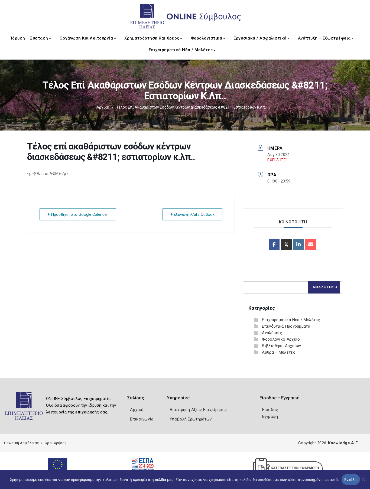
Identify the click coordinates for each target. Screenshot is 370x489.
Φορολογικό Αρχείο (281, 339)
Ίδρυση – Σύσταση (30, 38)
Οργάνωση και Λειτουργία (87, 38)
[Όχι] (363, 482)
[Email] (310, 244)
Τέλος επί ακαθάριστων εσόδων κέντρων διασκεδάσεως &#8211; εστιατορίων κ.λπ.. (191, 107)
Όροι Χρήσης (55, 443)
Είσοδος (270, 409)
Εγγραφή (270, 416)
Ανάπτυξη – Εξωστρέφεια (325, 38)
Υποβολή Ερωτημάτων (191, 419)
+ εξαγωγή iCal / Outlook (192, 214)
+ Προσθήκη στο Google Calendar (77, 214)
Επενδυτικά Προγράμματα (286, 326)
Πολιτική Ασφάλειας (21, 443)
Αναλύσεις (272, 332)
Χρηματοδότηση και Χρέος (152, 38)
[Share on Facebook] (274, 244)
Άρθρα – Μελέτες (278, 352)
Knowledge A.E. (343, 443)
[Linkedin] (298, 244)
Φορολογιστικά (207, 38)
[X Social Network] (286, 244)
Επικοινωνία (141, 419)
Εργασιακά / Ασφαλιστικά (260, 38)
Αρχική (102, 107)
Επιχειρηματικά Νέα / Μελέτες (181, 49)
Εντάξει (351, 479)
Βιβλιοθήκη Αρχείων (281, 345)
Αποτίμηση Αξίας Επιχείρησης (198, 409)
